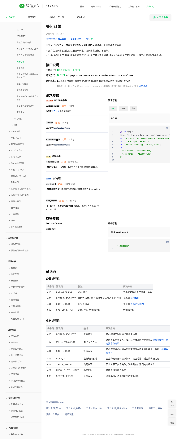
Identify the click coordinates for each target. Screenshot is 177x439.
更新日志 (81, 17)
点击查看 (143, 86)
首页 (82, 7)
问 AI (88, 39)
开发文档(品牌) (73, 408)
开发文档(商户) (53, 408)
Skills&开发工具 (56, 17)
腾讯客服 (69, 414)
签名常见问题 (137, 304)
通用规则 (32, 17)
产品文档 (10, 17)
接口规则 (135, 298)
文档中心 (150, 7)
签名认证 (55, 111)
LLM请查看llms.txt (55, 402)
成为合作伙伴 (96, 7)
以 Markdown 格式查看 (56, 39)
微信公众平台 (52, 414)
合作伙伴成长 (134, 7)
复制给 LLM (76, 39)
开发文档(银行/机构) (117, 408)
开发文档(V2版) (93, 408)
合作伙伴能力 (115, 7)
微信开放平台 (155, 408)
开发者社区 (137, 408)
